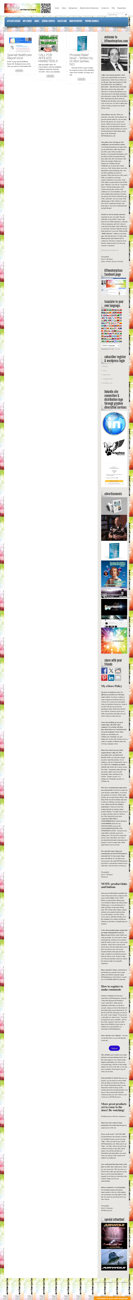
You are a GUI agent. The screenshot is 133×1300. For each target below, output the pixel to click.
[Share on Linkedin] (111, 678)
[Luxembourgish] (105, 328)
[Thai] (115, 339)
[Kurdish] (110, 326)
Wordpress (124, 1282)
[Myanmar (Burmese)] (107, 331)
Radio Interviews (75, 21)
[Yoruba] (118, 341)
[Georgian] (115, 318)
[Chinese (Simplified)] (118, 313)
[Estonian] (120, 315)
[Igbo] (105, 323)
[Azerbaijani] (115, 310)
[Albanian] (105, 310)
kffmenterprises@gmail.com (109, 250)
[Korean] (107, 326)
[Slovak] (105, 336)
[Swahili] (102, 339)
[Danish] (110, 315)
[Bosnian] (105, 313)
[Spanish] (118, 336)
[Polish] (120, 331)
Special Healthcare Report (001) (19, 56)
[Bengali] (102, 313)
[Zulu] (120, 341)
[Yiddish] (115, 341)
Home (57, 8)
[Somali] (115, 336)
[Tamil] (110, 339)
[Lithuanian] (102, 328)
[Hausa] (107, 320)
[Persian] (118, 331)
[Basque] (118, 310)
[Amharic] (107, 310)
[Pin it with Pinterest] (104, 678)
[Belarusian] (120, 310)
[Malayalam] (113, 328)
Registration (121, 8)
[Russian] (110, 333)
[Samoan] (110, 336)
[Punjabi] (105, 333)
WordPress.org (107, 383)
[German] (118, 318)
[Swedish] (105, 339)
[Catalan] (110, 313)
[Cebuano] (113, 313)
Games (36, 21)
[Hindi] (115, 320)
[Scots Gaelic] (113, 336)
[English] (115, 315)
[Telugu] (113, 339)
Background (73, 8)
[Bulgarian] (107, 313)
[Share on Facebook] (104, 671)
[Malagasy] (110, 328)
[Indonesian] (107, 323)
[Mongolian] (105, 331)
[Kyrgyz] (113, 326)
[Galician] (113, 318)
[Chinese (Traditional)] (120, 313)
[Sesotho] (118, 333)
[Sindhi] (120, 333)
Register (105, 366)
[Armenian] (113, 310)
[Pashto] (115, 331)
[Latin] (118, 326)
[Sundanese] (120, 336)
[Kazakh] (102, 326)
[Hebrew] (113, 320)
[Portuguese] (102, 333)
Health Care (62, 21)
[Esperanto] (118, 315)
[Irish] (110, 323)
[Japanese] (115, 323)
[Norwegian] (113, 331)
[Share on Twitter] (111, 671)
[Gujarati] (102, 320)
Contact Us (105, 8)
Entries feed (106, 375)
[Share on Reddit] (118, 671)
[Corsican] (102, 315)
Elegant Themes (108, 1282)
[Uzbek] (105, 341)
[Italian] (113, 323)
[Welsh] (110, 341)
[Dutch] (113, 315)
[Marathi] (102, 331)
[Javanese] (118, 323)
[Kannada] (120, 323)
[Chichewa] (115, 313)
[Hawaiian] (110, 320)
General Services (48, 21)
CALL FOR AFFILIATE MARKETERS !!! (48, 58)
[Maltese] (118, 328)
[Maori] (120, 328)
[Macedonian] (107, 328)
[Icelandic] (102, 323)
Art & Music (27, 21)
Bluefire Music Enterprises (89, 8)
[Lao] (115, 326)
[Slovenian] (107, 336)
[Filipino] (102, 318)
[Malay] (115, 328)
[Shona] (115, 333)
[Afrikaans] (102, 310)
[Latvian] (120, 326)
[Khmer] (105, 326)
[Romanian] (107, 333)
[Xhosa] (113, 341)
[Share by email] (118, 678)
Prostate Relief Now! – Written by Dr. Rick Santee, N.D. (81, 59)
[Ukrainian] (120, 339)
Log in (105, 370)
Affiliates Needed (13, 21)
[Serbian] (113, 333)
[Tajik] (107, 339)
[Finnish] (105, 318)
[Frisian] (110, 318)
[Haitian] (105, 320)
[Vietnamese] (107, 341)
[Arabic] (110, 310)
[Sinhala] (102, 336)
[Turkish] (118, 339)
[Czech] (107, 315)
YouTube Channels (92, 21)
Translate (117, 349)
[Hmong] (118, 320)
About (64, 8)
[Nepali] (110, 331)
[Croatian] (105, 315)
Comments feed (107, 379)
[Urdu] (102, 341)
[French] (107, 318)
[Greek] (120, 318)
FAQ (113, 8)
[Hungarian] (120, 320)
